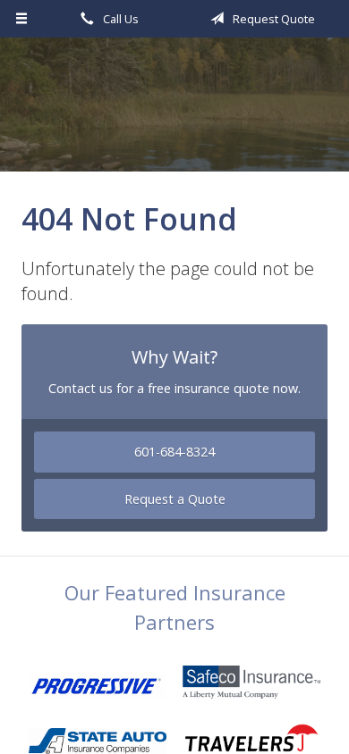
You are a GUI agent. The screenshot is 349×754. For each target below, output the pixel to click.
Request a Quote (175, 498)
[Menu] (22, 19)
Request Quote (272, 19)
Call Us (119, 19)
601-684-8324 (174, 451)
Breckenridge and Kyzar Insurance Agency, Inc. (174, 112)
